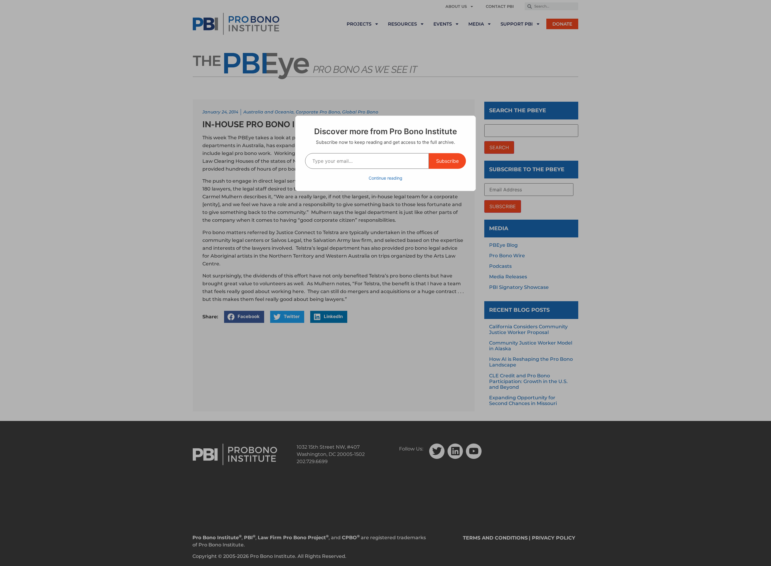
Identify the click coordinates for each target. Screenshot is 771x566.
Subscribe (447, 161)
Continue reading (385, 178)
